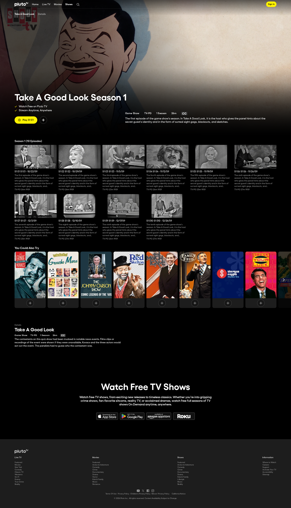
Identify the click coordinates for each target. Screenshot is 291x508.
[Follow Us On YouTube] (138, 490)
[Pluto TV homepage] (21, 451)
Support (266, 467)
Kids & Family (97, 479)
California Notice (179, 494)
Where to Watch (269, 462)
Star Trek (18, 467)
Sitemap (266, 475)
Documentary (98, 472)
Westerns (19, 475)
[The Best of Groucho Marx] (63, 280)
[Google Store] (132, 416)
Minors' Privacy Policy (160, 494)
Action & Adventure (100, 465)
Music (94, 482)
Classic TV (19, 472)
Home (35, 4)
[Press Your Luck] (261, 280)
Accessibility (268, 472)
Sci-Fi (17, 477)
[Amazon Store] (158, 416)
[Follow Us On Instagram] (152, 490)
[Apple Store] (107, 416)
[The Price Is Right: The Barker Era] (228, 280)
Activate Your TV (269, 470)
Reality (17, 484)
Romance (96, 484)
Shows (69, 4)
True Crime (19, 482)
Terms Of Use (111, 494)
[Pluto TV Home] (21, 4)
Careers (266, 465)
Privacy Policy (123, 494)
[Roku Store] (184, 416)
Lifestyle (180, 479)
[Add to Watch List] (43, 120)
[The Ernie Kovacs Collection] (30, 280)
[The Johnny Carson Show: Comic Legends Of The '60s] (96, 280)
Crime (94, 470)
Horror (95, 477)
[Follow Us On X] (143, 490)
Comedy (18, 470)
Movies (58, 4)
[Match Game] (162, 280)
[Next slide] (283, 280)
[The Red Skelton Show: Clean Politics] (129, 280)
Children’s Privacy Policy (140, 494)
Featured (18, 462)
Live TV (46, 4)
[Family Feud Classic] (195, 280)
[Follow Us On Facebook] (147, 490)
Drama (17, 479)
